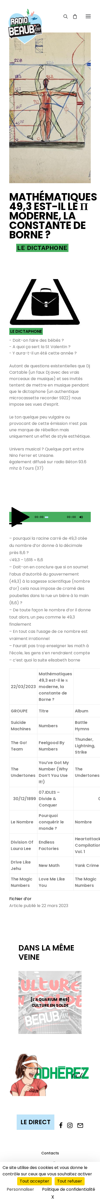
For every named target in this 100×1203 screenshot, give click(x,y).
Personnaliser (20, 1189)
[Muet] (80, 518)
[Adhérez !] (50, 1074)
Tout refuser (69, 1181)
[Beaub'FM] (25, 19)
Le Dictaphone (42, 247)
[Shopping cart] (72, 16)
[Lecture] (13, 518)
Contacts (50, 1153)
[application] (50, 517)
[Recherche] (63, 16)
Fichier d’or (20, 899)
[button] (88, 16)
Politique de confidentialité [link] (68, 1189)
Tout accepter (34, 1181)
